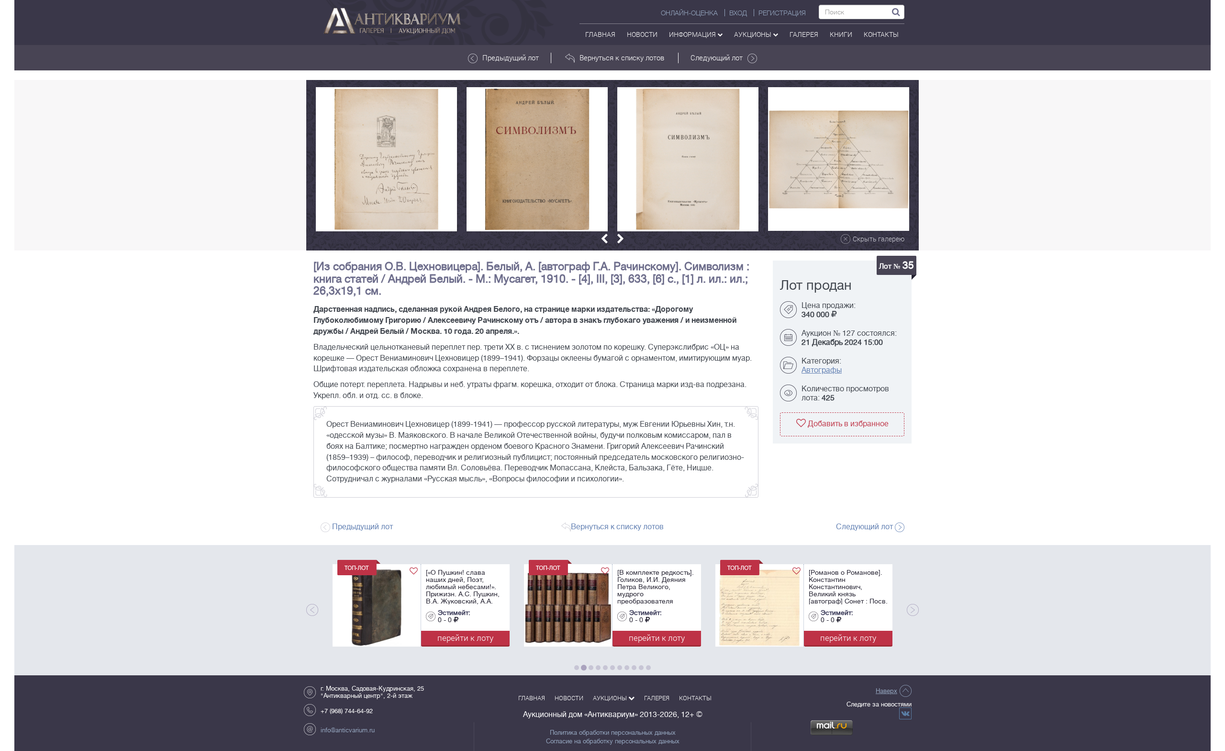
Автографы (822, 370)
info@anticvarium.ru (348, 730)
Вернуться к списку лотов (621, 57)
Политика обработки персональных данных (613, 732)
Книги (841, 34)
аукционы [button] (753, 34)
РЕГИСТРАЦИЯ (782, 13)
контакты (881, 34)
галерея (804, 34)
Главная (600, 34)
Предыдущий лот (510, 57)
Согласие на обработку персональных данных (612, 741)
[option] (386, 159)
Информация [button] (693, 34)
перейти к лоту (476, 637)
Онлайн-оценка (689, 13)
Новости (642, 34)
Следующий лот (716, 57)
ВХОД (738, 13)
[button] (604, 238)
